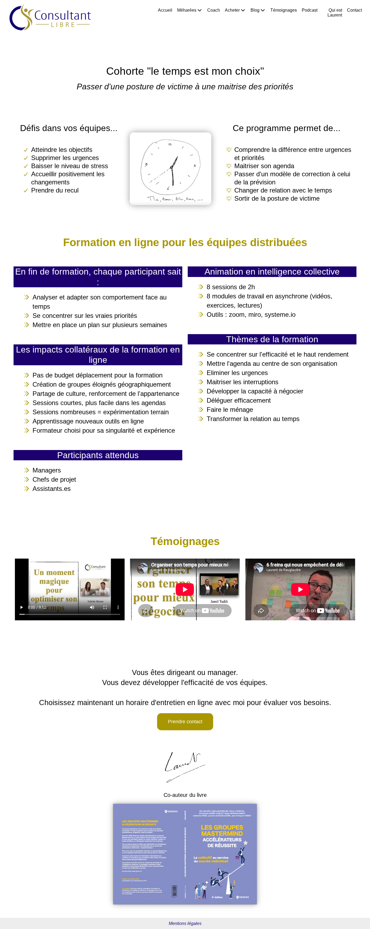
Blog (255, 10)
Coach (213, 10)
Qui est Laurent (334, 12)
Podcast (309, 10)
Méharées (186, 10)
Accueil (165, 10)
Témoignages (283, 10)
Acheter (232, 10)
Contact (354, 10)
